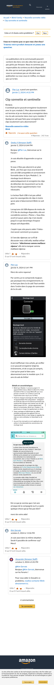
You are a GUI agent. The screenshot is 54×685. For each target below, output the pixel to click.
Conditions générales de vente (27, 668)
